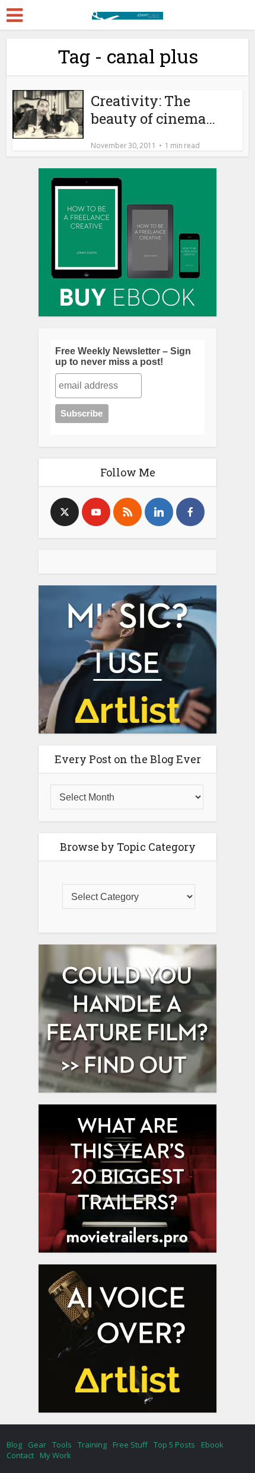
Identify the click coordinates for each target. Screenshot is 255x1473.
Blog (14, 1444)
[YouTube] (96, 512)
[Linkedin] (159, 512)
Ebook (212, 1444)
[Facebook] (190, 512)
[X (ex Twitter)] (64, 512)
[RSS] (127, 512)
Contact (20, 1455)
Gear (37, 1444)
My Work (55, 1455)
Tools (62, 1444)
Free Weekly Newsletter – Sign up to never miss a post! (123, 356)
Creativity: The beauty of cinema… (153, 109)
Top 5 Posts (174, 1444)
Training (92, 1444)
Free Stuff (130, 1444)
